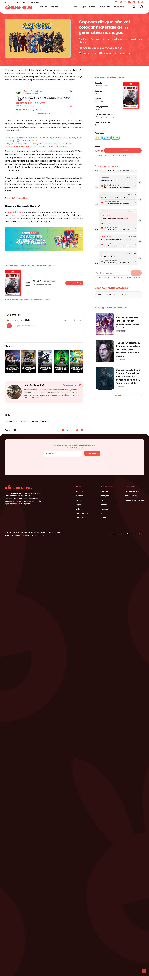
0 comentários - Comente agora (118, 53)
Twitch (103, 500)
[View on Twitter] (70, 92)
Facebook (104, 509)
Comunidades (105, 7)
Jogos (83, 7)
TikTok (103, 517)
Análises (54, 7)
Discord (103, 504)
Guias (64, 7)
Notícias (43, 7)
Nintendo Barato (11, 2)
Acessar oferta (73, 283)
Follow (35, 93)
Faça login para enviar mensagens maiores (128, 277)
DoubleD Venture (138, 534)
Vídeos (92, 7)
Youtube (104, 491)
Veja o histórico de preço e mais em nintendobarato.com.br (26, 300)
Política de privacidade (134, 500)
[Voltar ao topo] (144, 971)
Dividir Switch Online (31, 2)
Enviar (136, 273)
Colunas (73, 7)
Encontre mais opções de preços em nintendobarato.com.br (117, 155)
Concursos (119, 7)
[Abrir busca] (134, 6)
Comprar (121, 150)
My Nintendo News (19, 198)
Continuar (92, 453)
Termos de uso (131, 496)
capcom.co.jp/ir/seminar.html (30, 102)
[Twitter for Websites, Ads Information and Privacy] (71, 105)
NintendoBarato (14, 211)
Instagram (105, 496)
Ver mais (118, 395)
